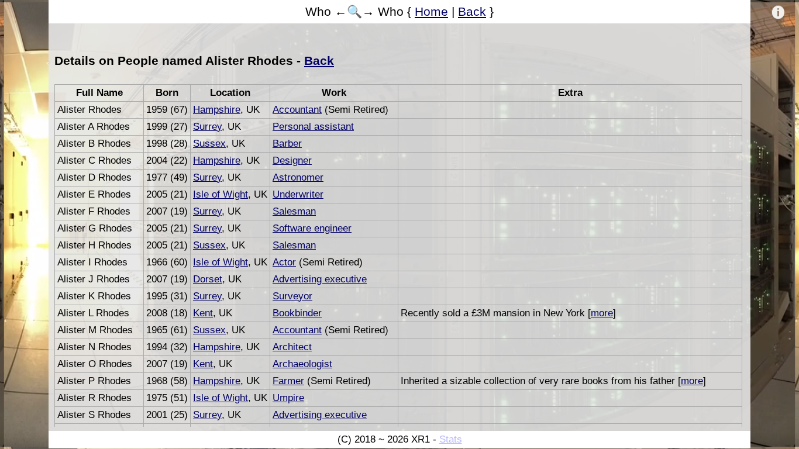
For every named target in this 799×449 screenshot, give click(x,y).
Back (472, 11)
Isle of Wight (220, 194)
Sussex (209, 143)
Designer (292, 160)
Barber (287, 143)
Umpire (288, 397)
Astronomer (298, 177)
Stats (450, 439)
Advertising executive (320, 279)
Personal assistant (313, 126)
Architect (292, 347)
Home (431, 11)
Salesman (294, 211)
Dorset (207, 279)
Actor (284, 262)
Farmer (288, 380)
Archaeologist (302, 363)
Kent (203, 313)
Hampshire (216, 109)
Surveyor (292, 296)
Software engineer (312, 228)
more (602, 313)
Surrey (207, 126)
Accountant (297, 109)
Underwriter (298, 194)
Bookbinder (297, 313)
